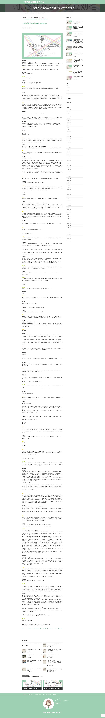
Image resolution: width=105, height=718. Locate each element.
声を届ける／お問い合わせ (47, 694)
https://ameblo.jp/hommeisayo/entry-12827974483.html (35, 19)
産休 (38, 676)
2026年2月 (69, 113)
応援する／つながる (38, 694)
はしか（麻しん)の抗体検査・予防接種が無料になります (78, 47)
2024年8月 (69, 154)
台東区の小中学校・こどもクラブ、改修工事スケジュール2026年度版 (54, 644)
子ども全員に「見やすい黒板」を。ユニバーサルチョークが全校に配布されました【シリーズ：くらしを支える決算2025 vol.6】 (54, 662)
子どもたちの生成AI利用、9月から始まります (77, 21)
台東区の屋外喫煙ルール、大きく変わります (78, 66)
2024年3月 (69, 165)
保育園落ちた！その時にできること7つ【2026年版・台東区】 (54, 655)
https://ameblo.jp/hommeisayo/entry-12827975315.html (35, 23)
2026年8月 (69, 100)
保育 (29, 676)
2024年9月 (69, 151)
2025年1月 (69, 142)
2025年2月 (69, 140)
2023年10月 (69, 176)
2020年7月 (69, 236)
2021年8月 (69, 223)
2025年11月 (69, 120)
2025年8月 (69, 127)
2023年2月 (69, 194)
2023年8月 (69, 180)
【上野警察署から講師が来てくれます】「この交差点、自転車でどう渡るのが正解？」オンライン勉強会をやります (78, 41)
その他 (68, 90)
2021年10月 (69, 220)
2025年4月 (69, 136)
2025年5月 (69, 134)
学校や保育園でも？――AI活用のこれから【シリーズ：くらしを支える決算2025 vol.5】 (34, 669)
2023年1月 (69, 196)
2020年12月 (69, 234)
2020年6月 (69, 238)
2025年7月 (69, 129)
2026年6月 (69, 104)
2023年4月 (69, 189)
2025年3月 (69, 138)
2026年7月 (69, 102)
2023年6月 (69, 185)
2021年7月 (69, 225)
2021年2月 (69, 232)
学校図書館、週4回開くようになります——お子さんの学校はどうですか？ (54, 650)
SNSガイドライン (66, 700)
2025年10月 (69, 122)
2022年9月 (69, 205)
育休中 (42, 676)
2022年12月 (69, 198)
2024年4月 (69, 162)
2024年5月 (69, 160)
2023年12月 (69, 171)
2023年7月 (69, 183)
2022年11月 (69, 200)
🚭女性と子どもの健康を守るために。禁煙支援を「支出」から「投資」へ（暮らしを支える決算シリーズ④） (54, 669)
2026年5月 (69, 107)
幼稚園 (33, 676)
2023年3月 (69, 191)
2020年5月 (69, 241)
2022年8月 (69, 207)
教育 (36, 676)
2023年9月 (69, 178)
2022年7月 (69, 209)
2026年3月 (69, 111)
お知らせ (68, 87)
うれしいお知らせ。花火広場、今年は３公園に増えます (31, 643)
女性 (67, 92)
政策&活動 (24, 694)
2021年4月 (69, 229)
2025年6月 (69, 131)
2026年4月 (69, 109)
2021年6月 (69, 227)
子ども (29, 675)
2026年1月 (69, 116)
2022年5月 (69, 214)
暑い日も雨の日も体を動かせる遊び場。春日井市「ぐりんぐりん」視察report (78, 34)
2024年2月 (69, 167)
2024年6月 (69, 158)
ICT (67, 85)
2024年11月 (69, 147)
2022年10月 (69, 203)
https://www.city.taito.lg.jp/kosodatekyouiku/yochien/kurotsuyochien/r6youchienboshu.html (42, 628)
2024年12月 (69, 145)
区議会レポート (30, 694)
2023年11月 (69, 174)
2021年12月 (69, 216)
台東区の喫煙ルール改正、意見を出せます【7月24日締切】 (78, 54)
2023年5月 (69, 187)
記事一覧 (54, 694)
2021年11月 (69, 218)
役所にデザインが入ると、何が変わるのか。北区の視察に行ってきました (78, 27)
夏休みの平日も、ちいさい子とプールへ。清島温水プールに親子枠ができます (78, 60)
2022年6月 (69, 212)
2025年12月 (69, 118)
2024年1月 (69, 169)
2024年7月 (69, 156)
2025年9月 (69, 125)
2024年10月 (69, 149)
